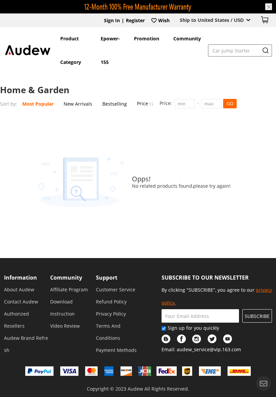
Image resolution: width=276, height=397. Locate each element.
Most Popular (38, 104)
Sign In (112, 20)
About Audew (19, 289)
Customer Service (115, 289)
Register (135, 20)
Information (20, 277)
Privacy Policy (111, 314)
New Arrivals (78, 104)
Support (106, 277)
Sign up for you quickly (193, 328)
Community (187, 38)
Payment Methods (116, 350)
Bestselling (114, 104)
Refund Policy (111, 301)
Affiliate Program (69, 289)
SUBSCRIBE (257, 316)
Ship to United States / (212, 20)
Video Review (65, 326)
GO (230, 103)
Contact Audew (21, 301)
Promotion (146, 38)
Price (143, 103)
